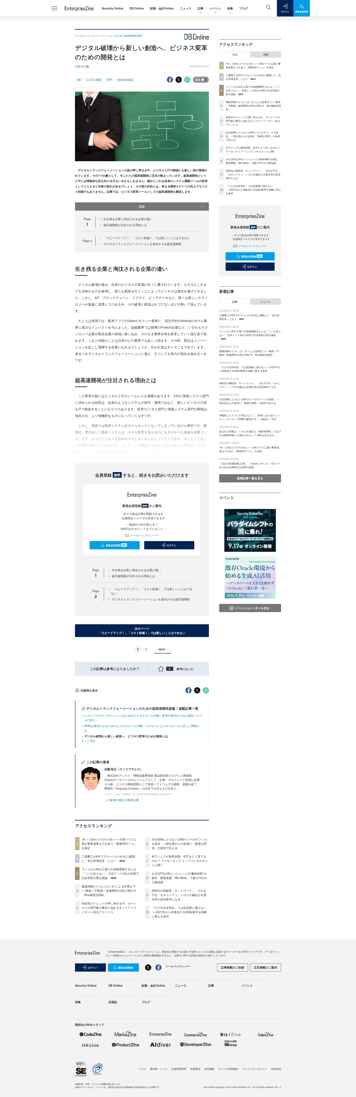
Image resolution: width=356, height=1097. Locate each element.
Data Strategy (125, 79)
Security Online (112, 8)
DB (79, 79)
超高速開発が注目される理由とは (125, 225)
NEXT (162, 649)
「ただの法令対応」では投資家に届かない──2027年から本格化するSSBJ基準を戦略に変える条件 (179, 912)
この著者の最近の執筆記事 (121, 800)
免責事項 (195, 1068)
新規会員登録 (116, 545)
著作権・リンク (158, 1068)
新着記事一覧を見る (250, 478)
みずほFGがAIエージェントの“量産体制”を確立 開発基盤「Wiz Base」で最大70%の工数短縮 (179, 877)
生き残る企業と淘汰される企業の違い (127, 219)
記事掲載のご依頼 (232, 967)
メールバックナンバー (144, 535)
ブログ (243, 8)
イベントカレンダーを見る (252, 608)
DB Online (137, 8)
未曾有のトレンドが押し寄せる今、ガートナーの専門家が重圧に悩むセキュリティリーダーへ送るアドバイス (109, 907)
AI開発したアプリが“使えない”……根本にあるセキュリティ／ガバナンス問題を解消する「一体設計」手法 (249, 417)
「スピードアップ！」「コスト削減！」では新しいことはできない (146, 238)
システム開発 (93, 79)
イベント (215, 8)
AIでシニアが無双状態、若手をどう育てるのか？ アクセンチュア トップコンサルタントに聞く (180, 860)
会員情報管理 (178, 1068)
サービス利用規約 (228, 1068)
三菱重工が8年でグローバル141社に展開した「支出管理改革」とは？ (109, 858)
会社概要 (209, 1068)
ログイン (171, 545)
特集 (230, 8)
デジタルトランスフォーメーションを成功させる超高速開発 (142, 244)
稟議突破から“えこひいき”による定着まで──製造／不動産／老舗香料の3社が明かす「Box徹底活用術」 (109, 890)
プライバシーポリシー (254, 1068)
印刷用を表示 (89, 690)
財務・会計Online (162, 8)
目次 (142, 206)
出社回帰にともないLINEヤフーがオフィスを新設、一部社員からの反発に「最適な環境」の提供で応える (179, 843)
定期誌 (112, 1002)
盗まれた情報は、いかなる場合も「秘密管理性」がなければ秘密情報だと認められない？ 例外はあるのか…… (250, 433)
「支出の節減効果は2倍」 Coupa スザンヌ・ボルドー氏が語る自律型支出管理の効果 (250, 465)
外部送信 (276, 1068)
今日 (234, 54)
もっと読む (88, 740)
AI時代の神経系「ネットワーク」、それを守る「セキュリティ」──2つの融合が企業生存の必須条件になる (179, 894)
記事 (200, 8)
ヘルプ (142, 1068)
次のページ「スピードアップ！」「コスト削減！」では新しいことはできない (142, 630)
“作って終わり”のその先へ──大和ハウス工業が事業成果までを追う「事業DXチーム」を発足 (109, 843)
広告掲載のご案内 (265, 967)
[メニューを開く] (54, 8)
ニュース (185, 8)
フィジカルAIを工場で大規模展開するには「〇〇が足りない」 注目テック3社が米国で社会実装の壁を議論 (110, 873)
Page (87, 241)
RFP (109, 79)
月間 (265, 54)
